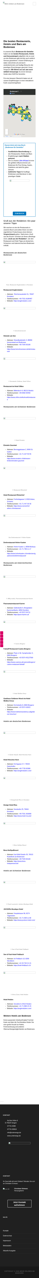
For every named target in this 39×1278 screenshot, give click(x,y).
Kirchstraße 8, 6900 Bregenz (24, 705)
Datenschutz (7, 1236)
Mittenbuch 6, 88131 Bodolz (24, 390)
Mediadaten (7, 1245)
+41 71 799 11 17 (25, 549)
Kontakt (5, 1231)
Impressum (7, 1240)
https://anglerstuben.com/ (22, 301)
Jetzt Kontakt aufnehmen (19, 1203)
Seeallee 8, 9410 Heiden (22, 1004)
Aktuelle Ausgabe (9, 1251)
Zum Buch (19, 213)
